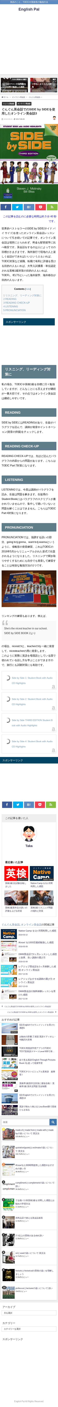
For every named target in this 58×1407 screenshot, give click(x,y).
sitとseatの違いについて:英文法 (30, 1253)
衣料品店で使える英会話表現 (29, 1218)
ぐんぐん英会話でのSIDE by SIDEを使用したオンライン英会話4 (30, 1012)
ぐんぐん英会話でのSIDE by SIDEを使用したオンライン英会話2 (27, 1006)
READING (9, 299)
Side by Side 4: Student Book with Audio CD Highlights (32, 744)
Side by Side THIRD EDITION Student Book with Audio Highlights (32, 723)
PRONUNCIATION (14, 310)
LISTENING (10, 306)
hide (28, 289)
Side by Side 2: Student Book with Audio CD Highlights (32, 701)
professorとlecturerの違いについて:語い (34, 1288)
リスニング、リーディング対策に (22, 295)
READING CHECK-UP (16, 302)
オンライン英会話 (24, 103)
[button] (4, 85)
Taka (29, 845)
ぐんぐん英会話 (8, 103)
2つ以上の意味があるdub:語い (29, 1235)
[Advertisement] (29, 45)
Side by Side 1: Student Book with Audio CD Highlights (32, 680)
